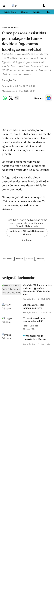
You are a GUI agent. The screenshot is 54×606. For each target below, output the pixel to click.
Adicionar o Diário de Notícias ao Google (27, 232)
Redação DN (9, 80)
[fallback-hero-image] (11, 289)
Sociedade (7, 259)
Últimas (24, 11)
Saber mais (31, 226)
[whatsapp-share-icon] (4, 99)
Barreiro (40, 259)
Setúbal (29, 259)
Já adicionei (27, 240)
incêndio (19, 259)
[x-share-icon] (10, 99)
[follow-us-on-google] (48, 97)
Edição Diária (10, 11)
